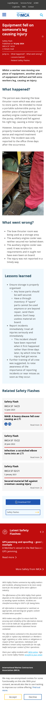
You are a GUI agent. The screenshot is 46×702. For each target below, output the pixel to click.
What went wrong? (34, 54)
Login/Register (13, 3)
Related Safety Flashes (20, 60)
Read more (8, 557)
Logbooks (16, 7)
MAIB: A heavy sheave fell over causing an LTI (22, 418)
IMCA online (33, 652)
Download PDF (24, 502)
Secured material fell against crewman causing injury (21, 482)
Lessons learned (18, 57)
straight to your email (33, 655)
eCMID (36, 3)
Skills (24, 7)
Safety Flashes (13, 512)
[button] (40, 532)
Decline (33, 696)
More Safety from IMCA (28, 569)
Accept (13, 696)
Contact (31, 7)
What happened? (18, 54)
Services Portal (26, 3)
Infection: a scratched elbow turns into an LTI (20, 452)
